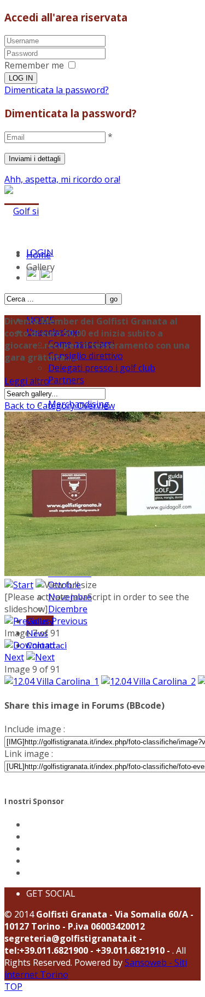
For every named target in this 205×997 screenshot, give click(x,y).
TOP (13, 987)
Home (38, 255)
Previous (69, 621)
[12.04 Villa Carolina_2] (148, 681)
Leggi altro (26, 381)
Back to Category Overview (59, 406)
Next (14, 657)
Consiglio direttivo (85, 356)
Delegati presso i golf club (101, 368)
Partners (66, 380)
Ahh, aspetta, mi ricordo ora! (62, 179)
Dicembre (67, 609)
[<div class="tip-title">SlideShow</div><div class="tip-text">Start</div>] (18, 585)
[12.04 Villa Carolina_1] (51, 681)
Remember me (34, 65)
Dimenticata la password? (56, 90)
